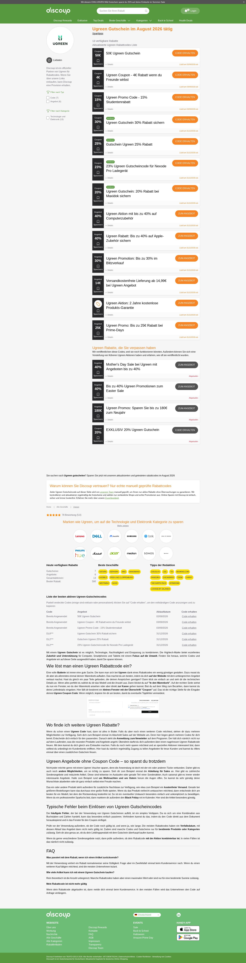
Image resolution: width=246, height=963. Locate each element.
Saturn (102, 572)
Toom (179, 577)
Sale (135, 927)
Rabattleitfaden (54, 944)
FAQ (91, 934)
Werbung (51, 931)
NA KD (114, 583)
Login (192, 10)
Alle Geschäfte (53, 937)
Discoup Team (96, 948)
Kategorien (142, 20)
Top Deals (98, 20)
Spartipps (97, 33)
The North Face (158, 583)
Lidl (165, 572)
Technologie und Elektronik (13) (57, 117)
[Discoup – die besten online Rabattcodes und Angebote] (58, 10)
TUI (171, 572)
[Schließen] (244, 2)
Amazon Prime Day (143, 937)
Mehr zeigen (123, 525)
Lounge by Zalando (160, 589)
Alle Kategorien (54, 941)
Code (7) (54, 98)
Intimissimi (174, 583)
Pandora (155, 577)
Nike (124, 572)
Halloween (138, 934)
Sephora (114, 572)
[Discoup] (68, 914)
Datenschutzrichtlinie (127, 957)
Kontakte (93, 931)
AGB (91, 937)
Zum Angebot (186, 213)
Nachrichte (51, 934)
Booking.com (182, 572)
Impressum (94, 941)
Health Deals (185, 20)
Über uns (51, 927)
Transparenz (95, 944)
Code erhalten (185, 53)
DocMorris (168, 577)
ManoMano (134, 572)
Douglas (155, 572)
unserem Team (107, 492)
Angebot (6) (55, 101)
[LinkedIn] (179, 915)
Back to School (165, 20)
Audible (103, 577)
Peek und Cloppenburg (121, 577)
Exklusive (82, 20)
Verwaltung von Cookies (161, 957)
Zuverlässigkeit (112, 498)
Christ (189, 577)
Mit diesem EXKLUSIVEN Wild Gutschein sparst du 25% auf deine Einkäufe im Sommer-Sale (123, 2)
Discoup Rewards (63, 20)
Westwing (104, 583)
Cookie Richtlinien (143, 957)
